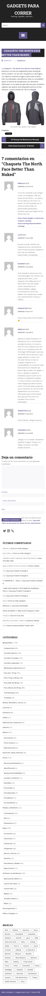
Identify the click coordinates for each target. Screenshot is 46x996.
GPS (5, 818)
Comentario (6, 464)
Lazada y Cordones (11, 778)
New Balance (21, 958)
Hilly (36, 938)
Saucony (19, 973)
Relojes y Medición (10, 808)
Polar (16, 966)
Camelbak (19, 934)
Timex (34, 977)
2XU (6, 930)
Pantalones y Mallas (12, 863)
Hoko (23, 942)
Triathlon (7, 698)
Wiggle (33, 90)
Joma (36, 946)
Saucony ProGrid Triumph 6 (17, 571)
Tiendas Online (10, 899)
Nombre (5, 492)
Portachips (8, 788)
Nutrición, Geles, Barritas (13, 753)
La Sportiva (30, 950)
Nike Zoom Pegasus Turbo (28, 611)
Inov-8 (16, 946)
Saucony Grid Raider (20, 606)
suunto (7, 977)
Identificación (9, 768)
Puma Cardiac (34, 566)
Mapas (6, 894)
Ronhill (30, 970)
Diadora (8, 938)
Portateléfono (9, 803)
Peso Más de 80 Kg (11, 683)
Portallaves (8, 798)
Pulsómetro (8, 823)
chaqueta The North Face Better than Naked (22, 68)
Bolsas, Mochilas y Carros (13, 703)
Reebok (20, 970)
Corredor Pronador (11, 658)
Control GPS (8, 889)
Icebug (32, 942)
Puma (37, 966)
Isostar (26, 946)
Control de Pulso (10, 884)
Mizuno (18, 954)
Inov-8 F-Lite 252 (17, 616)
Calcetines (8, 838)
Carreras (6, 708)
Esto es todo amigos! (19, 548)
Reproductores (10, 748)
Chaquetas (8, 848)
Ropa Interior (9, 868)
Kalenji (18, 950)
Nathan (8, 958)
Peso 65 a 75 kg (10, 673)
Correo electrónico (9, 501)
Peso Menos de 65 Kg (12, 688)
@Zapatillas (7, 643)
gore (28, 938)
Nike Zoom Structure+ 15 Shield (21, 146)
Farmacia (6, 712)
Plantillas (7, 783)
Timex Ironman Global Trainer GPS (20, 626)
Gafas (5, 717)
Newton (34, 958)
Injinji (7, 946)
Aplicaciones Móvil (11, 879)
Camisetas (8, 843)
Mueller (29, 954)
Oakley (16, 962)
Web (3, 509)
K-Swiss (8, 950)
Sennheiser (32, 973)
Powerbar (26, 966)
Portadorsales (9, 793)
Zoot (23, 981)
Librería (6, 727)
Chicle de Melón (9, 611)
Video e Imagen (9, 913)
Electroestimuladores (12, 763)
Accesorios (8, 834)
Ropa (5, 828)
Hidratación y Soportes (12, 722)
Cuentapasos (9, 813)
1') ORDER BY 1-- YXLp (11, 581)
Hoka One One (10, 942)
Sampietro (21, 60)
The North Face (21, 977)
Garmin (19, 938)
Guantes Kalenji (32, 621)
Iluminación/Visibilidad (13, 773)
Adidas (15, 930)
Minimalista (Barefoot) (13, 668)
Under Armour (10, 981)
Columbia (31, 934)
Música (5, 732)
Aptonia (26, 930)
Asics (36, 930)
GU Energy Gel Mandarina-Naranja (25, 139)
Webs (6, 903)
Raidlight (8, 970)
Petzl (7, 966)
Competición (9, 648)
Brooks (7, 934)
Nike (6, 962)
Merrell (7, 954)
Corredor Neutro (10, 653)
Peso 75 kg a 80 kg (11, 678)
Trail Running (9, 693)
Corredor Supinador (11, 663)
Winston (6, 606)
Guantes (7, 858)
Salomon (8, 973)
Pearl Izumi (27, 962)
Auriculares (8, 738)
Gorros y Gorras (10, 853)
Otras (5, 758)
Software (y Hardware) (12, 873)
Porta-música (9, 743)
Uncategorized (9, 908)
